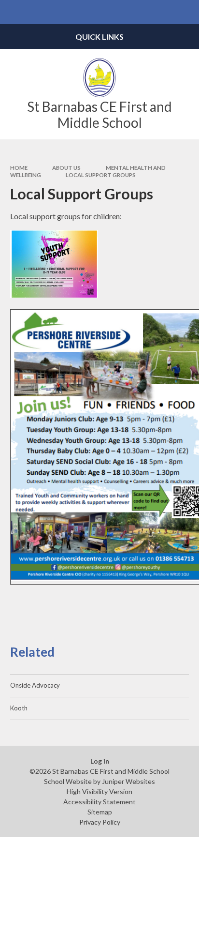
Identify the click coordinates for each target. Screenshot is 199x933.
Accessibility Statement (99, 802)
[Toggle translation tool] (163, 12)
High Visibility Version (99, 791)
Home (19, 168)
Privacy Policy (99, 822)
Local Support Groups (101, 175)
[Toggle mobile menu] (12, 12)
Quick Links (99, 36)
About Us (66, 168)
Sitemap (99, 812)
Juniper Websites (128, 781)
